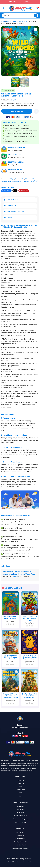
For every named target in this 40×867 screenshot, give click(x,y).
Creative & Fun (19, 179)
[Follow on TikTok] (26, 736)
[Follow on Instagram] (16, 736)
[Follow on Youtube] (23, 736)
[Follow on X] (20, 736)
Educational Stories (31, 179)
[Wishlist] (36, 111)
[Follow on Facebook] (13, 736)
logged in (15, 576)
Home (3, 21)
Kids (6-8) (4, 181)
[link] (6, 190)
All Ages (11, 179)
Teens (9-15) (34, 181)
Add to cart (16, 111)
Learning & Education (20, 21)
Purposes (9, 21)
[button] (37, 2)
